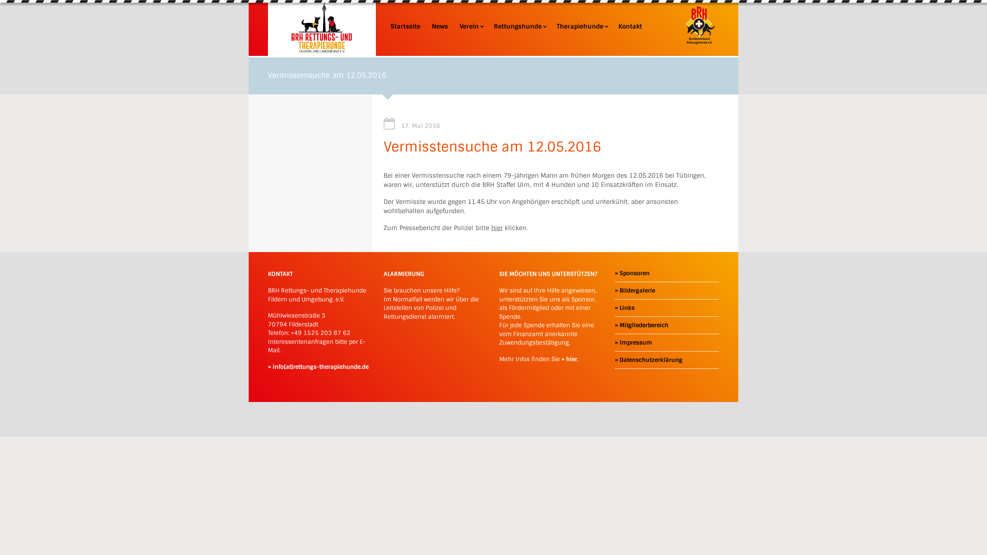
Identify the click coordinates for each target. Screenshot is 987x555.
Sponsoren (635, 273)
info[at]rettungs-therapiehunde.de (321, 367)
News (440, 26)
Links (627, 308)
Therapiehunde (580, 26)
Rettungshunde (518, 26)
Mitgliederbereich (644, 325)
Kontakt (630, 26)
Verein (469, 26)
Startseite (405, 26)
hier (497, 228)
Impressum (636, 342)
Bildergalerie (637, 290)
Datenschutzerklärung (651, 360)
